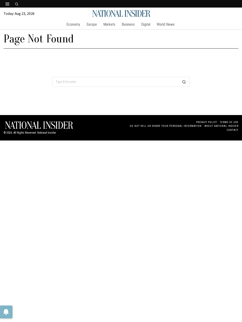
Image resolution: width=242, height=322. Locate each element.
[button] (184, 81)
